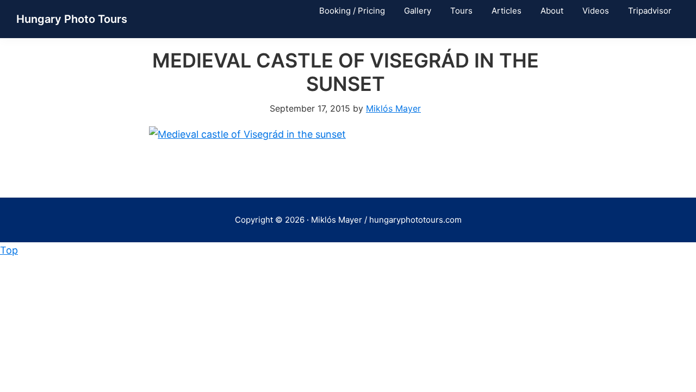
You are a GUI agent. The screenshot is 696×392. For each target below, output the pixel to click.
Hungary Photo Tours (71, 19)
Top (9, 250)
